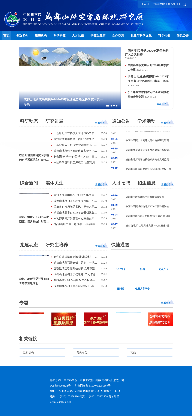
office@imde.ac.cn (82, 401)
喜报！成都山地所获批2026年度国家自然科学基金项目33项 (75, 195)
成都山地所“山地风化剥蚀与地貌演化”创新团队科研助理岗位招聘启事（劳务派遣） (148, 218)
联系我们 (173, 4)
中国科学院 (159, 4)
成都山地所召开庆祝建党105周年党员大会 (76, 274)
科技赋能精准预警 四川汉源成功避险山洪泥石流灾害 (75, 139)
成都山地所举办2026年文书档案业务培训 (75, 212)
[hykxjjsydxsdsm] (160, 319)
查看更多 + (162, 104)
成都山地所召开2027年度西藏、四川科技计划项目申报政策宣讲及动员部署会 (34, 220)
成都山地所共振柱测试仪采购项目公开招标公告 (148, 168)
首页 (6, 35)
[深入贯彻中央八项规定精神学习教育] (128, 319)
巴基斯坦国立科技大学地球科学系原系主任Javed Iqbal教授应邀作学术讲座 (34, 158)
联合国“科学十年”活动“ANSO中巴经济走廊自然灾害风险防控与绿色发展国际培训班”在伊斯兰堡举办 (75, 156)
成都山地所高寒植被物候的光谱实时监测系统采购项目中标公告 (148, 149)
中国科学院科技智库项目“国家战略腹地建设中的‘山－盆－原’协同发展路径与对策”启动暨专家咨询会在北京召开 (76, 162)
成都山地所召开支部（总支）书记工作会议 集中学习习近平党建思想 (75, 262)
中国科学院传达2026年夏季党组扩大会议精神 (147, 52)
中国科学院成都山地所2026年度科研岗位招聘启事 (148, 199)
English (145, 4)
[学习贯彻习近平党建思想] (31, 319)
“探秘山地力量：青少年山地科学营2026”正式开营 (74, 224)
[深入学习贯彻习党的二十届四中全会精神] (96, 319)
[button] (107, 106)
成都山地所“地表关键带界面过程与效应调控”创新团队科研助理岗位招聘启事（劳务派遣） (148, 228)
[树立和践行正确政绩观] (63, 319)
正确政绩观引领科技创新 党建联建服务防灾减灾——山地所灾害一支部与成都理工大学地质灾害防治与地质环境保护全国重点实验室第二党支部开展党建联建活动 (76, 268)
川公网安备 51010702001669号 (114, 385)
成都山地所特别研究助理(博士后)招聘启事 (148, 208)
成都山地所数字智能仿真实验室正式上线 (75, 151)
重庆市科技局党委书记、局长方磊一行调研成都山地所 (75, 207)
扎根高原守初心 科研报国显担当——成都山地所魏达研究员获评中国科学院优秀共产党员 (76, 280)
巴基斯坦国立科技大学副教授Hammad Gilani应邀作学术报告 (76, 145)
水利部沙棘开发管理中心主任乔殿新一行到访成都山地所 (75, 218)
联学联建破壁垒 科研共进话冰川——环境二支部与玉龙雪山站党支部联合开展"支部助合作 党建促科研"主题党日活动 (76, 257)
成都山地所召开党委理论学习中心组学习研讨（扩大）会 (75, 286)
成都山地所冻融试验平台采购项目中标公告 (148, 158)
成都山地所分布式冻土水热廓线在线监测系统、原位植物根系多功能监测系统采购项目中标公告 (148, 139)
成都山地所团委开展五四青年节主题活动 (34, 281)
